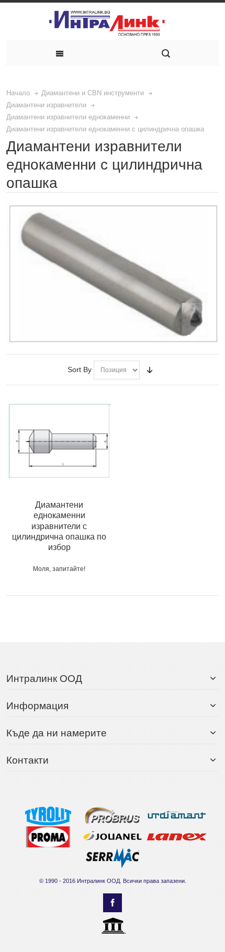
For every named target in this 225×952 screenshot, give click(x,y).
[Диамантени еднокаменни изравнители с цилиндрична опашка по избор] (59, 440)
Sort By (80, 369)
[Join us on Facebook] (112, 903)
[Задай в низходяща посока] (150, 370)
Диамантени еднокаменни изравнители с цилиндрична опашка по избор (59, 525)
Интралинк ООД (98, 881)
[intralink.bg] (112, 23)
